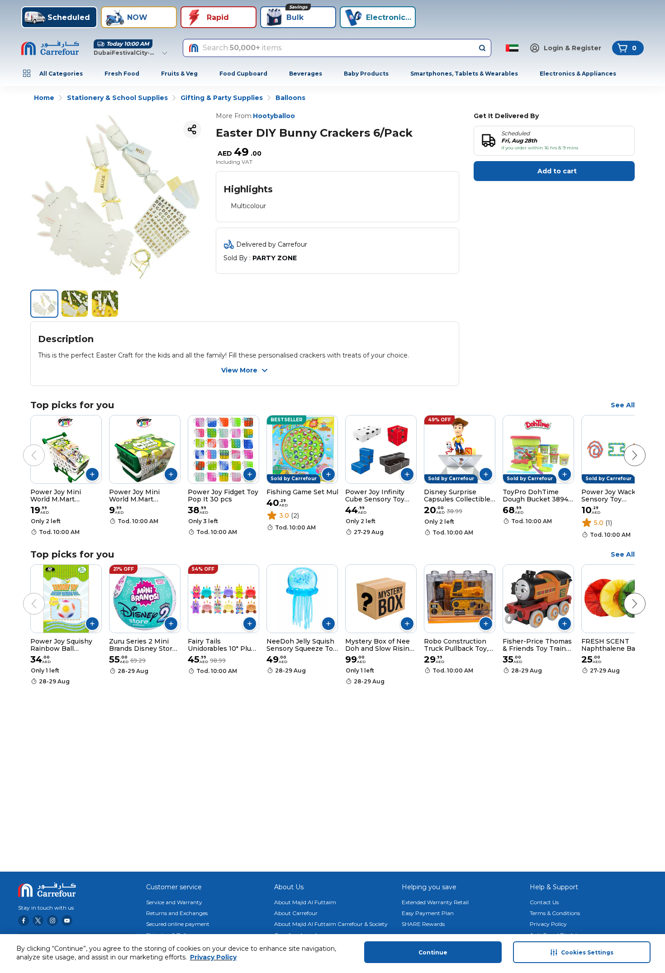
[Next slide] (625, 446)
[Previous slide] (25, 446)
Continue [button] (432, 952)
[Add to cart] (92, 474)
